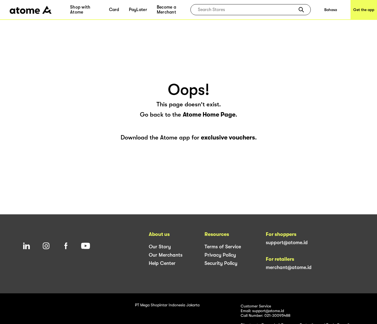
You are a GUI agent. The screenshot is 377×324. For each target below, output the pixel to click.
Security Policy (221, 263)
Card (114, 9)
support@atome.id (287, 242)
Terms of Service (223, 246)
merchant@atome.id (289, 267)
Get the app (363, 9)
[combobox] (246, 9)
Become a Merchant (166, 10)
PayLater (138, 9)
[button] (301, 9)
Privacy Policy (220, 255)
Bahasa (330, 9)
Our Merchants (165, 255)
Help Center (162, 263)
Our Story (160, 246)
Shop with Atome (80, 10)
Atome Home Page (209, 114)
